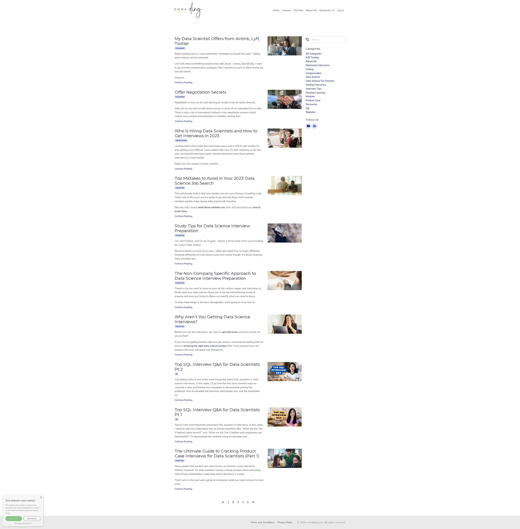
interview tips (180, 188)
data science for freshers (320, 80)
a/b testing (312, 57)
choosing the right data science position (205, 346)
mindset (310, 96)
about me (311, 61)
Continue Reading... (184, 82)
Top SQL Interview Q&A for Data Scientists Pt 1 (217, 412)
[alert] (23, 510)
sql (177, 374)
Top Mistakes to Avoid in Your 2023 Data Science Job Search (215, 181)
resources (311, 104)
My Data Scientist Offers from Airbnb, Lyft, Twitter (217, 41)
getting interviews (181, 140)
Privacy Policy (285, 522)
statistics (311, 112)
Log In (340, 10)
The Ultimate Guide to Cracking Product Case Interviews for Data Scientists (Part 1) (217, 453)
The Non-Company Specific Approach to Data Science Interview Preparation (215, 276)
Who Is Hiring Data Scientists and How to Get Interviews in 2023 (216, 133)
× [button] (41, 497)
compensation (180, 48)
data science (313, 77)
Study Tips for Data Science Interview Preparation (212, 228)
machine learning (315, 92)
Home (276, 10)
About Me (311, 10)
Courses (286, 10)
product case (180, 461)
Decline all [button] (32, 518)
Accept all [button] (13, 518)
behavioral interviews (318, 65)
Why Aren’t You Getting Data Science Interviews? (212, 319)
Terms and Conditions (262, 522)
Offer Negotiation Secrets (200, 92)
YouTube (298, 10)
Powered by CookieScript (23, 523)
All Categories (313, 53)
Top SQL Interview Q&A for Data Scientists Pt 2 (217, 367)
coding (309, 69)
